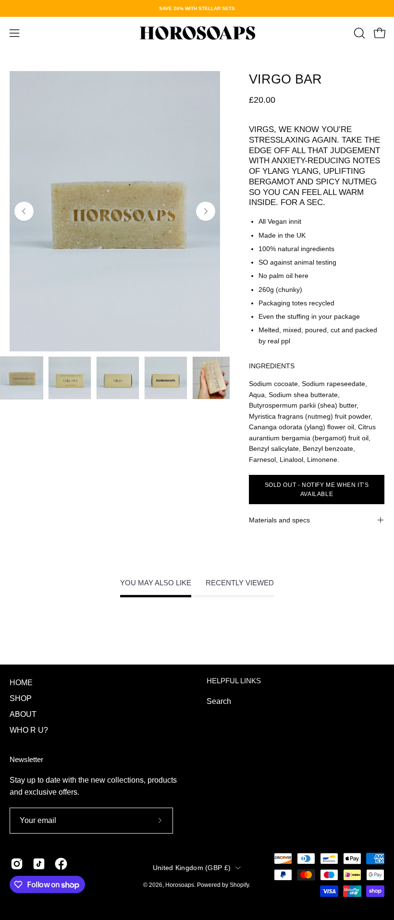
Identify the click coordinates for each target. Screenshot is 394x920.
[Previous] (24, 211)
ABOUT (23, 714)
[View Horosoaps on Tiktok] (39, 864)
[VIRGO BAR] (21, 377)
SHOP (21, 698)
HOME (21, 682)
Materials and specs (279, 520)
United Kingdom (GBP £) (192, 868)
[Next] (205, 211)
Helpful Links (234, 681)
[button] (358, 33)
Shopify (239, 885)
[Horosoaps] (197, 33)
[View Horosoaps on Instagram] (17, 864)
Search (219, 701)
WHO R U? (29, 730)
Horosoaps (179, 885)
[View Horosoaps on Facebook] (61, 864)
